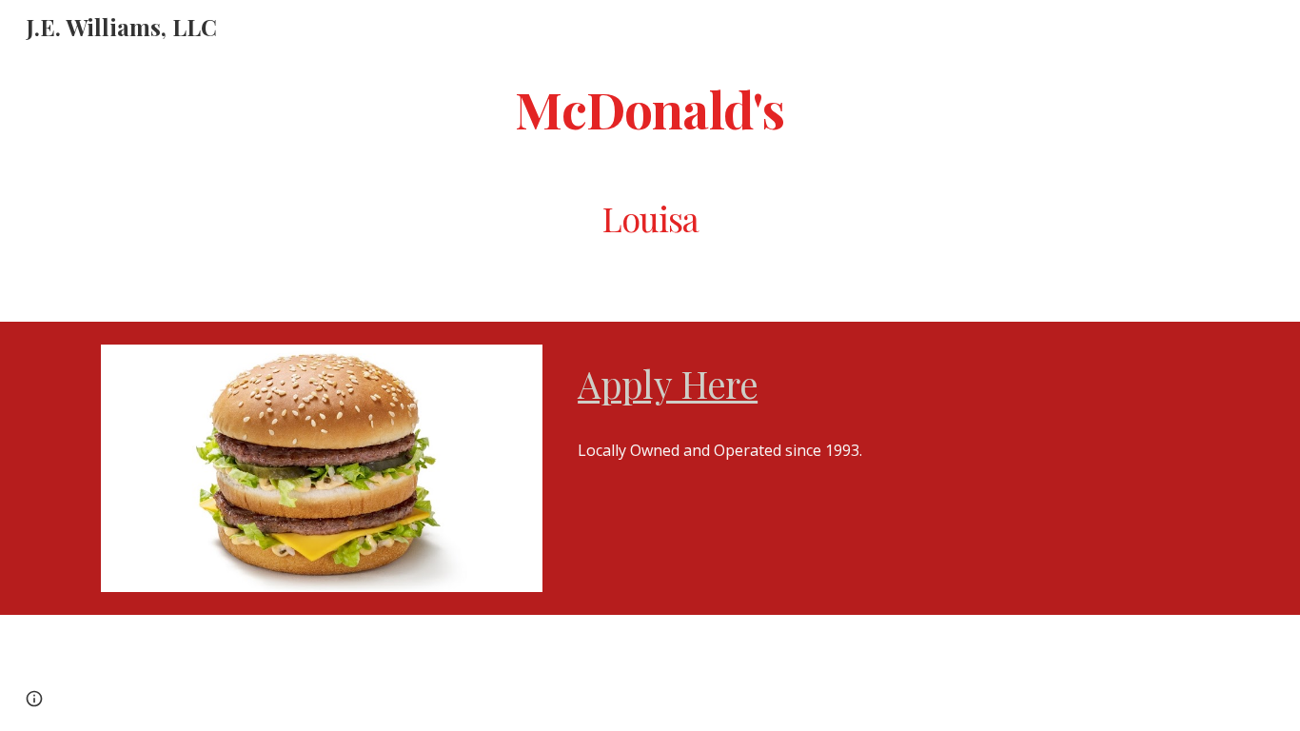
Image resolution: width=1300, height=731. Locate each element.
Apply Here (668, 383)
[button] (34, 698)
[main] (650, 108)
